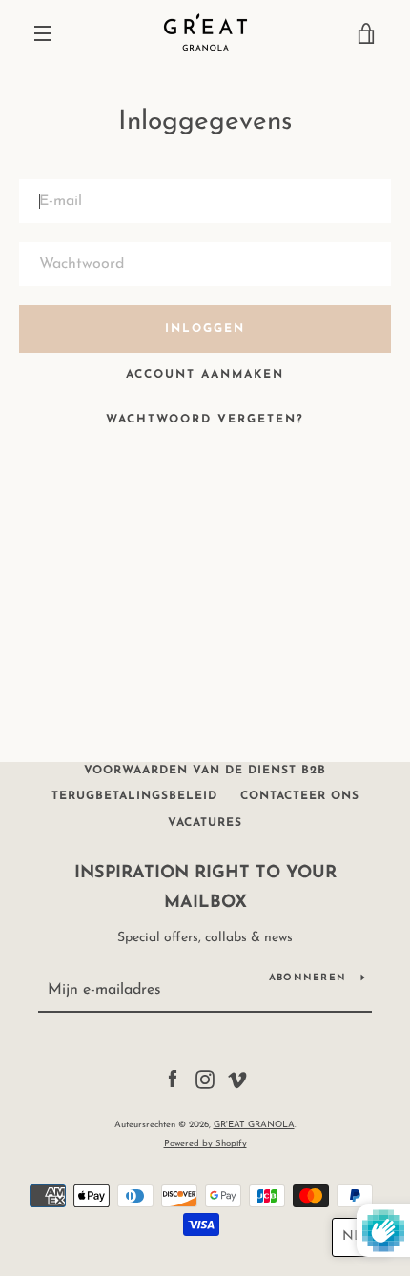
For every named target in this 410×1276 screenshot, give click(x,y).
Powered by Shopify (205, 1144)
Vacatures (205, 823)
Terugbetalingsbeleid (134, 796)
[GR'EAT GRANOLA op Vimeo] (237, 1078)
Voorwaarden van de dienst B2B (205, 770)
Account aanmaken (205, 375)
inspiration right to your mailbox (205, 888)
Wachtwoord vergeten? (205, 419)
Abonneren (307, 978)
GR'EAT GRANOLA (254, 1125)
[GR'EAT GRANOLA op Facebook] (172, 1078)
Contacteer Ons (299, 796)
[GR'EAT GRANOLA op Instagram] (205, 1078)
